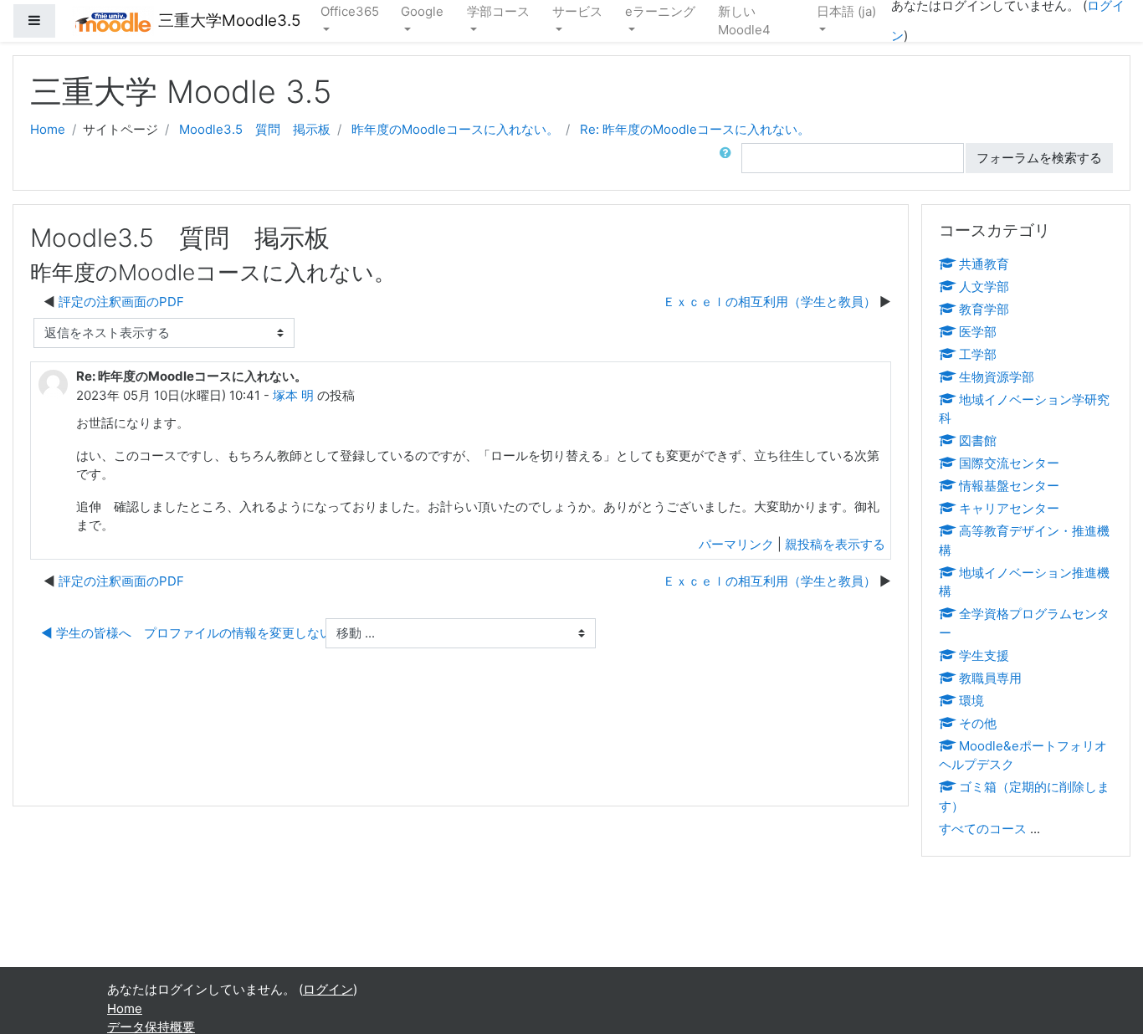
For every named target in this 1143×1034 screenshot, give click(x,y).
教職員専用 (990, 678)
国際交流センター (1009, 463)
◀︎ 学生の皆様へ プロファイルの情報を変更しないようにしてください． (249, 633)
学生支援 (984, 655)
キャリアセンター (1009, 508)
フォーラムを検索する (1039, 158)
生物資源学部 (996, 377)
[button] (729, 158)
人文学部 (984, 286)
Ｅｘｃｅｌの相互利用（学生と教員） (769, 302)
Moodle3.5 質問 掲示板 (255, 129)
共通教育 (984, 264)
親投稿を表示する (835, 544)
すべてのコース (983, 829)
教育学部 (984, 309)
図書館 (978, 440)
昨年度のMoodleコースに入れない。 (455, 129)
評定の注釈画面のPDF (121, 302)
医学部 (978, 332)
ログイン (328, 989)
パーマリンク (736, 544)
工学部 (978, 354)
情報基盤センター (1009, 486)
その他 (978, 723)
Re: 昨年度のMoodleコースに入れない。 (695, 129)
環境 (971, 701)
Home (47, 129)
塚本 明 (293, 395)
